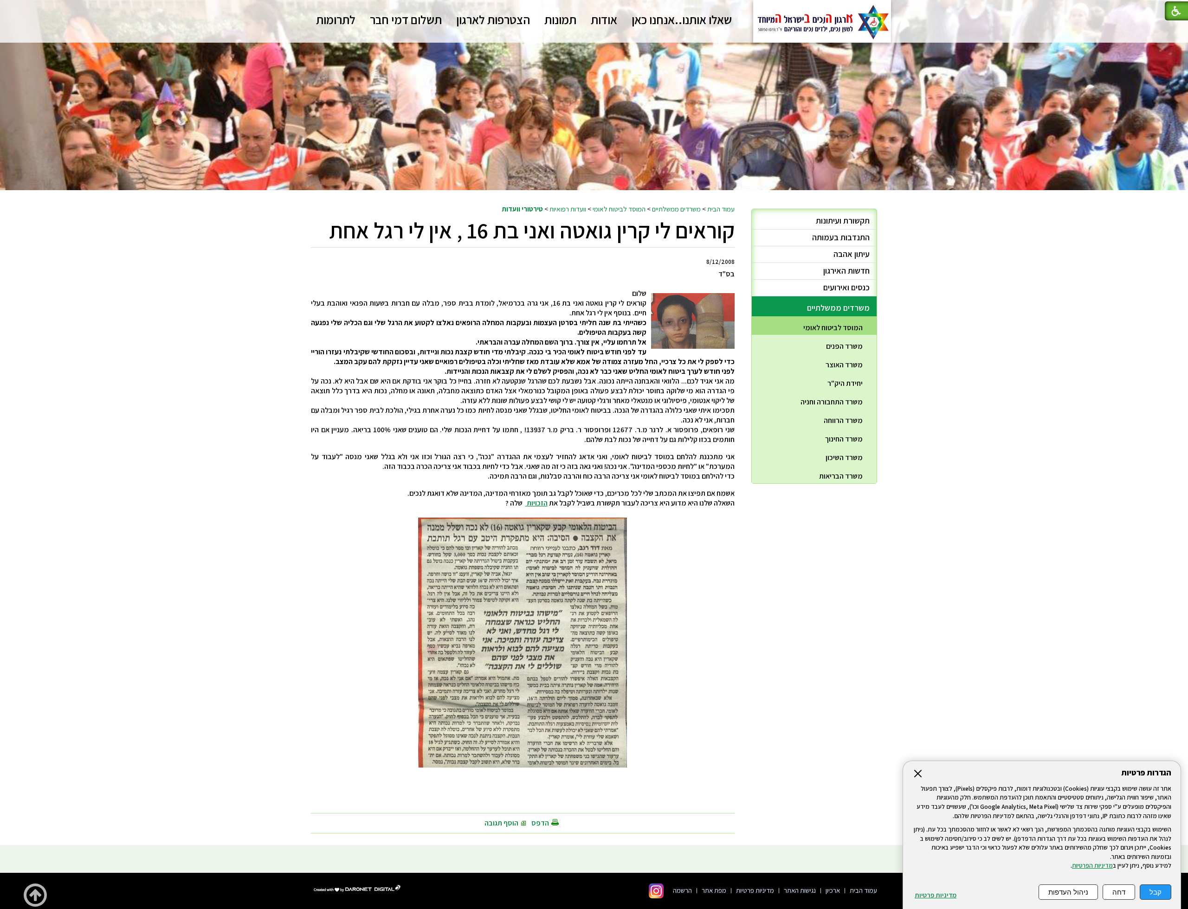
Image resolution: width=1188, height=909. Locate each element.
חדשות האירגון (846, 270)
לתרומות (335, 19)
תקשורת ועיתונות (843, 220)
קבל (1155, 892)
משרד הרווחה (843, 420)
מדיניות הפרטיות (1092, 865)
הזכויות (536, 503)
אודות (604, 19)
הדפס (540, 823)
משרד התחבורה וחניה (832, 402)
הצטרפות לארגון (493, 19)
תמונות (560, 19)
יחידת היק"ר (845, 383)
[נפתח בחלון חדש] (656, 890)
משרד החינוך (844, 439)
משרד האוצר (844, 365)
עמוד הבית (721, 208)
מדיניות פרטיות (935, 895)
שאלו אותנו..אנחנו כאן (682, 19)
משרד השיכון (844, 457)
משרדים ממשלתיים (676, 208)
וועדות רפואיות (567, 208)
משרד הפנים (844, 346)
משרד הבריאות (841, 476)
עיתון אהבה (851, 254)
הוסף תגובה (501, 823)
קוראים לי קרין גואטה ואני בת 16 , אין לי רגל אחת (532, 230)
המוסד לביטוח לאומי (619, 208)
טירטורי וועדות (522, 208)
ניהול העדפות (1068, 892)
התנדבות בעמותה (841, 237)
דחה (1118, 892)
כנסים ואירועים (846, 287)
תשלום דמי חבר (406, 19)
